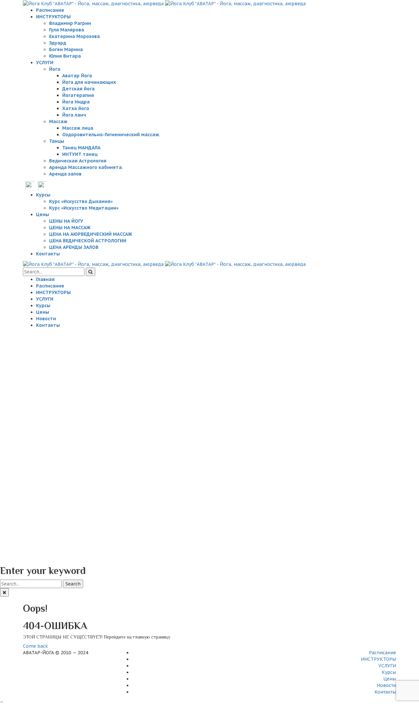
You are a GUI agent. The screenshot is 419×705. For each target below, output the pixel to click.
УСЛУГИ (387, 666)
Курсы (389, 672)
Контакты (385, 692)
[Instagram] (42, 186)
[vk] (30, 186)
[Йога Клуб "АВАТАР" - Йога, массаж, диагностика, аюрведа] (164, 3)
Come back (35, 646)
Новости (386, 685)
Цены (389, 679)
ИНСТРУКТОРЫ (378, 659)
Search (73, 584)
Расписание (382, 653)
